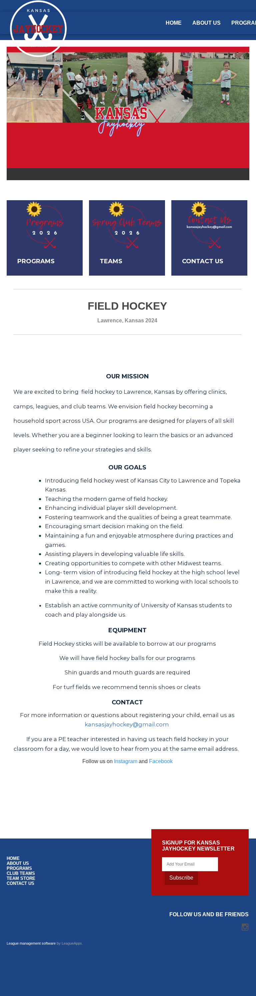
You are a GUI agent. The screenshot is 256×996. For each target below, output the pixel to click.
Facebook (161, 761)
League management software (31, 943)
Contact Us (20, 883)
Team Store (21, 878)
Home (174, 23)
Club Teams (21, 873)
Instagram (125, 761)
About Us (206, 23)
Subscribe (181, 878)
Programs (19, 868)
